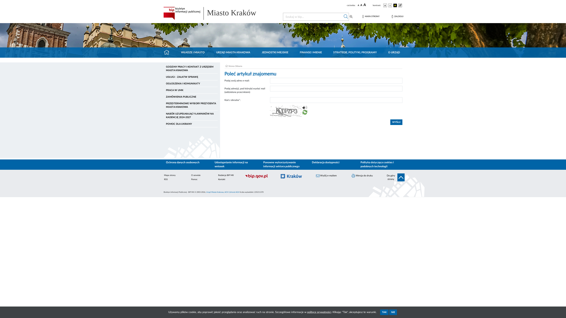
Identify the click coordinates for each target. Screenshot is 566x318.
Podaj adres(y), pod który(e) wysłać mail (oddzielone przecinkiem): (244, 90)
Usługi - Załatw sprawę (182, 77)
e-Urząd (394, 52)
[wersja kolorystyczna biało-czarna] (390, 5)
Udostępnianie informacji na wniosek (231, 164)
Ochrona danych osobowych (182, 162)
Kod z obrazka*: (232, 100)
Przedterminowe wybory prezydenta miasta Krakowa (191, 105)
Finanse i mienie (311, 52)
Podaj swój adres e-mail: (237, 81)
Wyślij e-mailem (328, 175)
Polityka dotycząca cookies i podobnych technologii (377, 164)
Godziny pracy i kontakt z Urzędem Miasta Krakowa (190, 69)
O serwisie (195, 175)
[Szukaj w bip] (346, 17)
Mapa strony (170, 175)
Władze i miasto (193, 52)
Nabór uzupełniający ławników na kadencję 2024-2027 (190, 116)
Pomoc (194, 179)
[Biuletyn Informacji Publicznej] (260, 177)
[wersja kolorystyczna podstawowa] (385, 5)
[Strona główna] (168, 53)
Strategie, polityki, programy (355, 52)
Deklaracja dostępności (325, 162)
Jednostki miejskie (275, 52)
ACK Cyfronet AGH (232, 192)
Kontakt (221, 179)
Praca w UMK (175, 90)
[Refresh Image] (304, 113)
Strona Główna (235, 66)
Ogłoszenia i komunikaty (183, 83)
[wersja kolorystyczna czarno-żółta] (395, 5)
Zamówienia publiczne (181, 97)
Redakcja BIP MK (226, 175)
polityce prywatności (319, 312)
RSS (166, 179)
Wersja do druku (364, 175)
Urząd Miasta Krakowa (233, 52)
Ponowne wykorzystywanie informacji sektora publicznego (281, 164)
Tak (384, 312)
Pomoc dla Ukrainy (179, 124)
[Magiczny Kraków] (295, 177)
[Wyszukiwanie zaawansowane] (351, 16)
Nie (393, 312)
